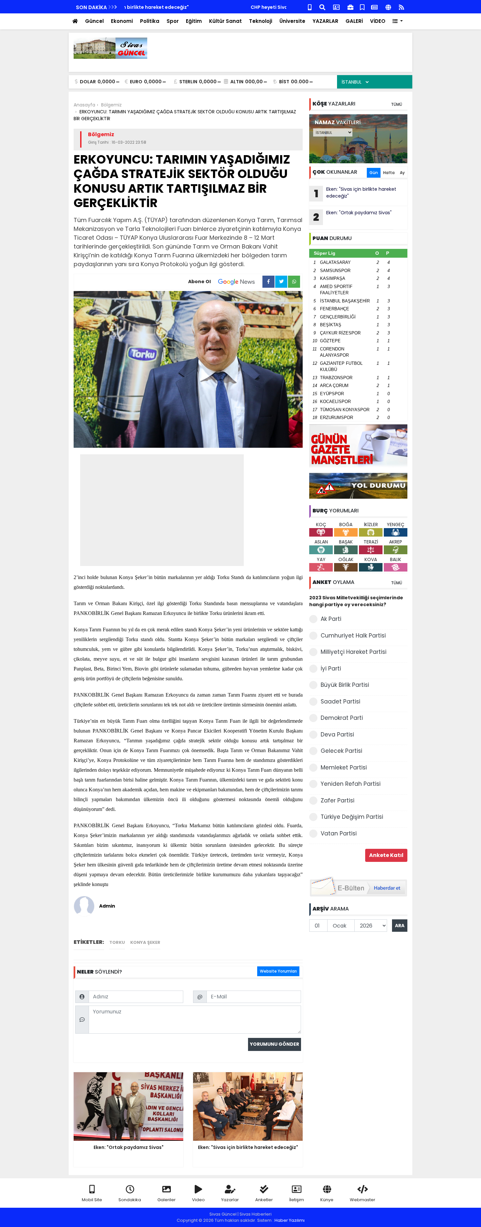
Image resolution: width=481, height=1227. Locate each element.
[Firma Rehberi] (350, 7)
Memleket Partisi (344, 767)
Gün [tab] (373, 172)
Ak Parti (331, 619)
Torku (117, 942)
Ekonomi (122, 21)
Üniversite (292, 21)
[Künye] (388, 7)
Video (198, 1200)
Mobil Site (92, 1200)
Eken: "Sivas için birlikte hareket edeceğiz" (355, 193)
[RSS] (401, 7)
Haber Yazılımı (290, 1220)
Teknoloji (260, 21)
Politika (149, 21)
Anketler (264, 1200)
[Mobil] (310, 7)
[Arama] (322, 7)
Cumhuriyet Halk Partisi (353, 635)
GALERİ (354, 21)
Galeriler (166, 1200)
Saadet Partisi (340, 701)
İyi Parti (331, 668)
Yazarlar (230, 1200)
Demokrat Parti (342, 718)
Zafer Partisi (337, 800)
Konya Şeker (145, 942)
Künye (326, 1200)
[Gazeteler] (374, 7)
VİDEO (377, 21)
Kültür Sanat (225, 21)
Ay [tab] (402, 172)
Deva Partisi (337, 734)
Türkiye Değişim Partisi (352, 817)
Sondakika (129, 1200)
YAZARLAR (325, 21)
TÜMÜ (396, 104)
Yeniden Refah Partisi (351, 784)
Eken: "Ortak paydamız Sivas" (352, 216)
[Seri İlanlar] (362, 7)
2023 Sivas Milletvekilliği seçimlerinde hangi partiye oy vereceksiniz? (356, 601)
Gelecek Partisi (341, 751)
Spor (173, 21)
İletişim (296, 1200)
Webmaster (362, 1200)
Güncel (94, 21)
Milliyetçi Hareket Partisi (353, 652)
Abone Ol (199, 281)
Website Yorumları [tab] (278, 971)
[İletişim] (336, 7)
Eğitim (194, 21)
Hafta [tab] (389, 172)
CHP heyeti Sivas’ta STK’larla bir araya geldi (176, 7)
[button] (397, 21)
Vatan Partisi (339, 833)
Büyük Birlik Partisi (345, 685)
